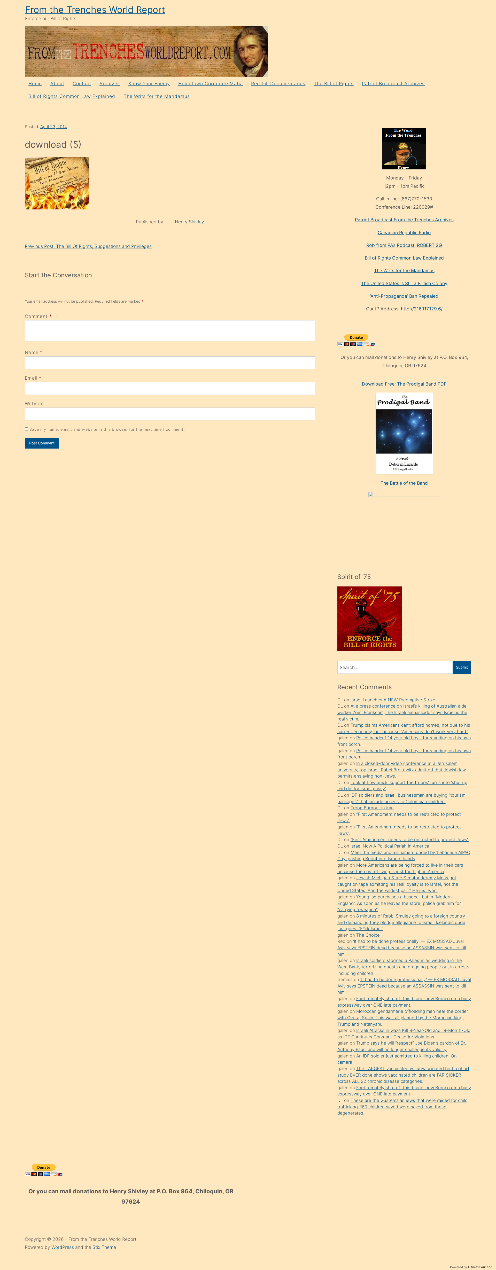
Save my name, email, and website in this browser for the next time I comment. (107, 429)
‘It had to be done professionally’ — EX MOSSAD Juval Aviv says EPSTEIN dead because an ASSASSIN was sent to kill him (401, 948)
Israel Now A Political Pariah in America (390, 846)
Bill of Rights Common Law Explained (71, 96)
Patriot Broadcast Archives (393, 83)
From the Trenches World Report (95, 9)
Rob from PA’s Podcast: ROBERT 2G (404, 245)
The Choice (368, 935)
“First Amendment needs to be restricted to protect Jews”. (410, 839)
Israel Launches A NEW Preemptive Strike (393, 699)
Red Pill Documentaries (278, 83)
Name (31, 352)
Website (34, 403)
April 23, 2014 (53, 126)
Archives (109, 83)
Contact (82, 83)
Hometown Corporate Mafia (210, 83)
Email (31, 378)
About (57, 83)
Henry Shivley (189, 221)
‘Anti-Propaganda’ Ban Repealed (404, 296)
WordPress (63, 1247)
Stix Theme (104, 1247)
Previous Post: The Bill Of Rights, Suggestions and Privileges (88, 246)
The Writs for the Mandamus (157, 96)
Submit (462, 667)
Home (35, 83)
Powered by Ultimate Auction (471, 1267)
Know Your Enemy (149, 83)
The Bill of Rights (334, 83)
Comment (38, 316)
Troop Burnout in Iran (372, 807)
